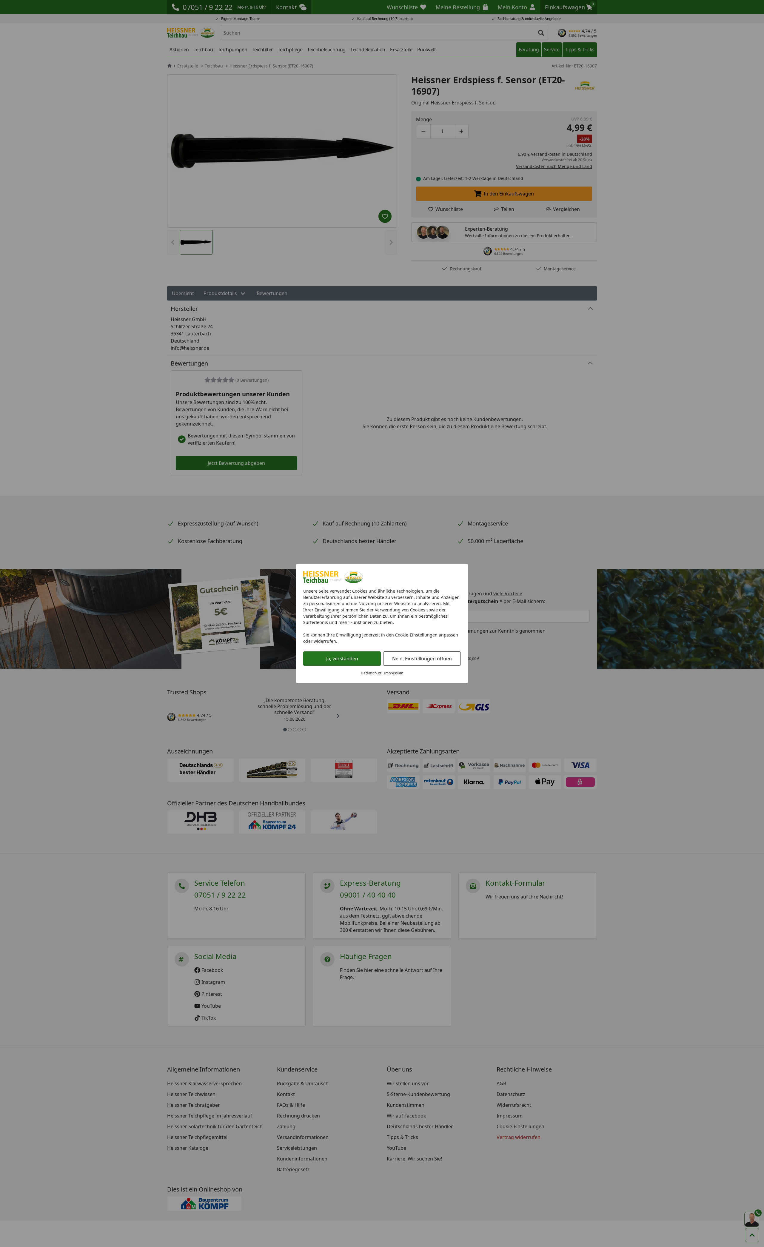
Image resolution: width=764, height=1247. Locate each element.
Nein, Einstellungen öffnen (422, 658)
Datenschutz (371, 673)
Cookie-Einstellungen (416, 635)
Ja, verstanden (342, 658)
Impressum (393, 673)
